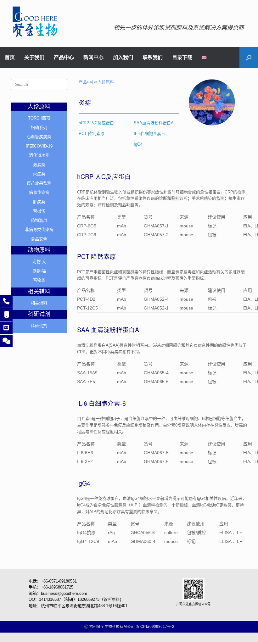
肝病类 (39, 201)
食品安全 (39, 239)
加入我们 (123, 57)
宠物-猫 (39, 271)
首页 (10, 57)
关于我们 (34, 57)
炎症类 (39, 173)
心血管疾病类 (39, 136)
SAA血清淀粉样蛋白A (154, 122)
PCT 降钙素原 (91, 133)
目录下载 (182, 57)
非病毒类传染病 (39, 229)
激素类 (39, 164)
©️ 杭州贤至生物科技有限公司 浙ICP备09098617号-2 (129, 626)
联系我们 (153, 57)
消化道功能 (39, 155)
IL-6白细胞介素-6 (149, 133)
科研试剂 (39, 325)
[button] (248, 57)
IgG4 (138, 144)
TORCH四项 (39, 118)
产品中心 (64, 57)
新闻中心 (93, 57)
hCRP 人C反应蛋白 (96, 122)
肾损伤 (39, 211)
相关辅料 (39, 303)
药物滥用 (39, 220)
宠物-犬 (39, 261)
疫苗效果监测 (39, 183)
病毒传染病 (39, 192)
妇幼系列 (39, 127)
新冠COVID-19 (39, 146)
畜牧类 (39, 280)
